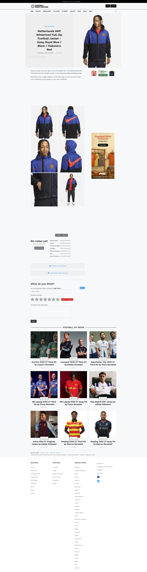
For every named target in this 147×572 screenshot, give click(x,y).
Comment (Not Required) (39, 305)
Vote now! (40, 248)
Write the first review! (59, 273)
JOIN (108, 5)
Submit (33, 321)
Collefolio (78, 1)
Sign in (113, 5)
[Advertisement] (58, 92)
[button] (58, 483)
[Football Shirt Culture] (40, 6)
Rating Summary (37, 295)
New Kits (44, 358)
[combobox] (115, 11)
